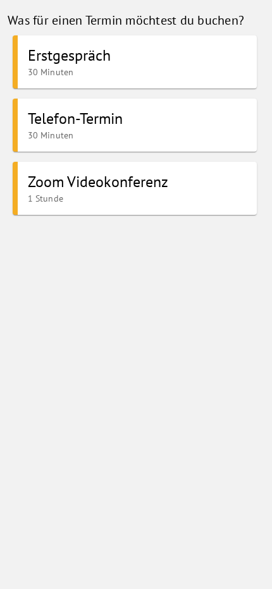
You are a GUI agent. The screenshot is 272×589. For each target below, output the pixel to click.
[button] (135, 61)
